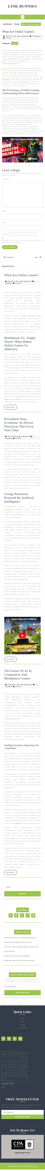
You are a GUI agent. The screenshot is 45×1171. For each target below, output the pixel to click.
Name (5, 211)
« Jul (2, 1087)
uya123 (7, 443)
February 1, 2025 (13, 281)
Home (22, 1018)
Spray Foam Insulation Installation (17, 956)
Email (4, 222)
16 (25, 1066)
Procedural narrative (13, 509)
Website (5, 234)
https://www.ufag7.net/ (11, 63)
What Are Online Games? (21, 275)
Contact (22, 1024)
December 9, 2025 (14, 684)
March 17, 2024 (11, 36)
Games (17, 24)
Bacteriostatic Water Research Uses (18, 942)
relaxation (6, 79)
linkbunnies (24, 36)
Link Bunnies (22, 6)
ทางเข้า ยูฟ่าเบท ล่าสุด (31, 316)
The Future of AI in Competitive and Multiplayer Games (18, 674)
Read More (11, 407)
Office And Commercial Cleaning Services (20, 938)
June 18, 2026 (12, 436)
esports (18, 823)
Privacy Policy (22, 1028)
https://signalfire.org (12, 718)
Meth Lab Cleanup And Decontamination (19, 960)
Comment (6, 179)
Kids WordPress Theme (17, 1166)
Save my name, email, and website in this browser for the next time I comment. (22, 241)
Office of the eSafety (12, 399)
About (22, 1021)
